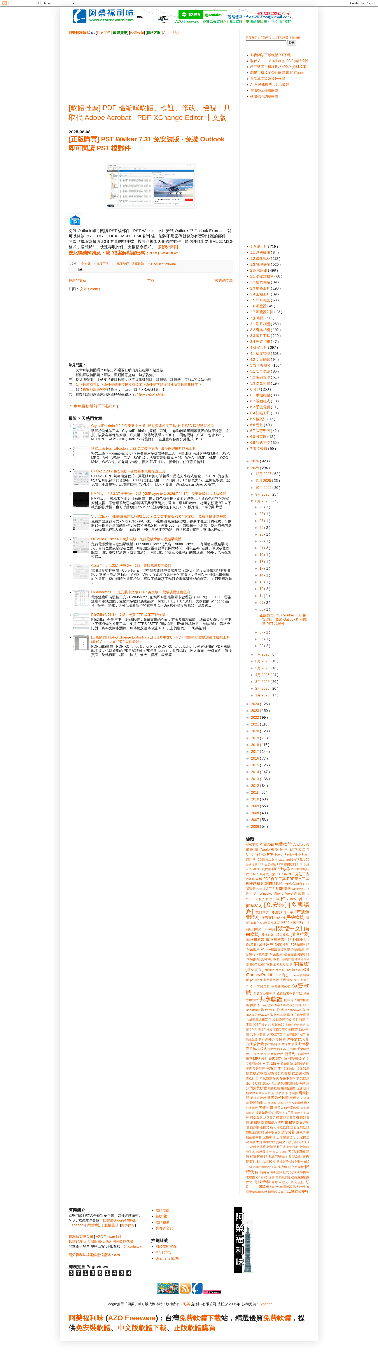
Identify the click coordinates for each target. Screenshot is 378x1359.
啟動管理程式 (281, 1019)
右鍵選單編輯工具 (258, 1019)
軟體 (104, 1328)
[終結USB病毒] (264, 929)
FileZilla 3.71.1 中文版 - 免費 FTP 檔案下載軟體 (128, 615)
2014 (255, 772)
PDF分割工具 (298, 874)
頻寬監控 (297, 1182)
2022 (255, 717)
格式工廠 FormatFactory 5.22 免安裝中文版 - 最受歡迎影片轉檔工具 (143, 448)
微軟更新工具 (277, 1049)
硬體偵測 (257, 1103)
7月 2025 (262, 654)
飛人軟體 (299, 1187)
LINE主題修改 (267, 864)
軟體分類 (137, 33)
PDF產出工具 (298, 879)
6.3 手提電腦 (260, 407)
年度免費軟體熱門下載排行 (93, 406)
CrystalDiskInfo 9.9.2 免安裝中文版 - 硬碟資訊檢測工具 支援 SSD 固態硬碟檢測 (152, 426)
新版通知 (163, 1216)
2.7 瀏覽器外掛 (262, 312)
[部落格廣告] (255, 939)
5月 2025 (262, 668)
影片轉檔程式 (256, 1049)
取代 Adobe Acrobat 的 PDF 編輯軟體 (279, 61)
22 (261, 541)
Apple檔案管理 (274, 849)
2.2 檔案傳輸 (260, 282)
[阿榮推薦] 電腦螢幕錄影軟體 (271, 964)
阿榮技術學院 (166, 1246)
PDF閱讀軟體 (272, 883)
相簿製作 (291, 1093)
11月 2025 (263, 481)
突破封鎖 (266, 1107)
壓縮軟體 (278, 1024)
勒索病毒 (273, 1005)
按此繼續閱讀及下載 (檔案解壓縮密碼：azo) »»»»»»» (124, 252)
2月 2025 (262, 688)
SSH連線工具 (265, 888)
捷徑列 (290, 1054)
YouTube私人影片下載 (263, 899)
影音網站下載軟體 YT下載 (270, 55)
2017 (255, 751)
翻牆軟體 (292, 1122)
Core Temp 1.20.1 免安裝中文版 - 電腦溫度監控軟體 (131, 566)
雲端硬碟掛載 (299, 1172)
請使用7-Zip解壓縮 (149, 394)
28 (261, 514)
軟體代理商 (77, 1241)
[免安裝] (86, 264)
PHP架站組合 (293, 883)
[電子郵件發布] (79, 269)
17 (261, 568)
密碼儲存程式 (296, 1034)
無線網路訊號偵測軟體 (277, 1083)
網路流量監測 (289, 1117)
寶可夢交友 (164, 1228)
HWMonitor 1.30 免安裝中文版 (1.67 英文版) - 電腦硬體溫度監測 (140, 592)
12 (261, 589)
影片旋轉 (271, 1044)
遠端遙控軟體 (257, 1156)
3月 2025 (262, 682)
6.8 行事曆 (258, 437)
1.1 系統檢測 (260, 252)
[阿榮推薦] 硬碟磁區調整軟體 (289, 954)
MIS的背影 (164, 1252)
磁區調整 (270, 1103)
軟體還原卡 (264, 1152)
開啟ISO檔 (268, 1161)
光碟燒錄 (286, 980)
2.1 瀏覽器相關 (262, 276)
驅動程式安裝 (297, 1192)
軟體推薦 (163, 1210)
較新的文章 (77, 280)
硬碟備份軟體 (278, 1098)
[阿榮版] (301, 964)
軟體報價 (163, 1222)
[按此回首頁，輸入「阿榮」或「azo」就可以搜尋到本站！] (243, 1272)
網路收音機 (271, 1117)
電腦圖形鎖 (283, 1177)
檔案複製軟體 (277, 1073)
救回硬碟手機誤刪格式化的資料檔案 (278, 67)
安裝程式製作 (276, 1034)
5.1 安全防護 (260, 371)
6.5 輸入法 (258, 419)
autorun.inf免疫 (275, 970)
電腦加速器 (267, 1177)
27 (261, 521)
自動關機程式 (259, 1127)
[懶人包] (279, 917)
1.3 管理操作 (260, 264)
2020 (255, 731)
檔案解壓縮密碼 (95, 389)
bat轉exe (294, 970)
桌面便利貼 (301, 1064)
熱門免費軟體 (256, 1088)
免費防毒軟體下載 (289, 993)
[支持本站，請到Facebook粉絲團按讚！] (93, 33)
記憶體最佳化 (286, 1137)
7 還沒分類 (259, 449)
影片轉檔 (302, 1044)
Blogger (265, 1304)
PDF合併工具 (274, 879)
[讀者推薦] (299, 934)
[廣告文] (267, 917)
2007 (255, 820)
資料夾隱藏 (258, 1147)
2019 (255, 738)
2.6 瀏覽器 (258, 306)
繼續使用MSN (274, 1122)
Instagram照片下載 (289, 859)
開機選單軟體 (285, 1161)
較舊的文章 (224, 280)
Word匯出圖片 (297, 893)
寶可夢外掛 (267, 1039)
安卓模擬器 (258, 1034)
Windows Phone (271, 893)
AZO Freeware (132, 1318)
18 (261, 562)
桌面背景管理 (255, 1068)
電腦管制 (262, 1182)
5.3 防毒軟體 (260, 383)
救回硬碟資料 (272, 1058)
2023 (255, 711)
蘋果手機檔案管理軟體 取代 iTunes (277, 73)
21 (261, 548)
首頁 (150, 280)
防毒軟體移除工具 (265, 1167)
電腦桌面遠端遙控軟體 (267, 79)
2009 (255, 806)
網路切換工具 (284, 1112)
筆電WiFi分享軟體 (287, 1107)
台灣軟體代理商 (99, 1241)
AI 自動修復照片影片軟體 (269, 85)
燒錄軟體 (274, 1088)
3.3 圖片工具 (260, 336)
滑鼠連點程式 (269, 1078)
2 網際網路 (259, 270)
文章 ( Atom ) (90, 289)
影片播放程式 (294, 1039)
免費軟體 (277, 1318)
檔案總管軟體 (256, 1073)
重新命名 (295, 1156)
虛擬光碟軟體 (299, 1127)
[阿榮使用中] (264, 944)
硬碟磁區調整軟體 (264, 96)
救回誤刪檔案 (294, 1058)
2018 (255, 745)
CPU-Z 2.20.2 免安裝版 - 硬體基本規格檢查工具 (128, 471)
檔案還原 (295, 1073)
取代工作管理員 (298, 1015)
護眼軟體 (269, 1142)
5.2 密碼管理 (260, 377)
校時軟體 (287, 1064)
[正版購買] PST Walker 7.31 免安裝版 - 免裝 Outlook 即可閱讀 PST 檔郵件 (283, 619)
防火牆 (282, 1167)
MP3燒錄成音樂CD (266, 874)
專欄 (279, 1039)
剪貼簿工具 (258, 1005)
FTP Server (275, 854)
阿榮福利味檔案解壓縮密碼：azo (94, 1255)
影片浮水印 (286, 1044)
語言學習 (256, 1142)
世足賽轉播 (271, 980)
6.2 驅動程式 (260, 401)
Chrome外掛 (256, 854)
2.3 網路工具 (260, 288)
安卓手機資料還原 (269, 1029)
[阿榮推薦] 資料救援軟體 (263, 959)
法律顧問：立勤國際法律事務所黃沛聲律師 (273, 37)
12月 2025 (263, 474)
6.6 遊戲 (257, 425)
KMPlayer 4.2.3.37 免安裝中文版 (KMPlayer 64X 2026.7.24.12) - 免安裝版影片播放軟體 (158, 494)
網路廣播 (256, 1117)
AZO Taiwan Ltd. (109, 1237)
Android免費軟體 (276, 844)
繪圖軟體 (257, 1122)
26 (261, 527)
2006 (255, 826)
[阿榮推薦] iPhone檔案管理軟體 (268, 949)
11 (261, 596)
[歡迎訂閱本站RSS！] (88, 33)
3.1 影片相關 (260, 324)
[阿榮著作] (254, 970)
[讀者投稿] (283, 934)
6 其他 (255, 389)
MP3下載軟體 (261, 869)
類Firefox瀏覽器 (281, 1187)
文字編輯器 (271, 1064)
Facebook (77, 1225)
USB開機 (283, 888)
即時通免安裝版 (291, 1005)
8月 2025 (262, 501)
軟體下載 (153, 1328)
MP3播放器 (281, 869)
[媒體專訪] (262, 912)
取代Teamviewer (289, 1010)
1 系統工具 (259, 246)
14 (261, 575)
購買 (209, 1328)
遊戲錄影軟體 (298, 1152)
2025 (255, 468)
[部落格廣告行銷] (279, 939)
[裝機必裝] (268, 934)
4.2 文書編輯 (260, 359)
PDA (284, 874)
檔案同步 (273, 1068)
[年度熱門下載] (282, 912)
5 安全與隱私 (260, 365)
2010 (255, 799)
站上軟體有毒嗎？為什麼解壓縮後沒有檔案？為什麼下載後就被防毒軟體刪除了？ (139, 385)
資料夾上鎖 (283, 1142)
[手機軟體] (295, 917)
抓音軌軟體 (275, 1054)
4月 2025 (262, 675)
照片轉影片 (301, 1083)
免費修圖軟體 (281, 986)
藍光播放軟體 (279, 1127)
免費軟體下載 (200, 1318)
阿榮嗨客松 (296, 1167)
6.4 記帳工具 (260, 413)
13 (261, 582)
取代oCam (262, 1015)
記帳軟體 (269, 1137)
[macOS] (254, 905)
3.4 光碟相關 (260, 342)
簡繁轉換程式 (265, 1112)
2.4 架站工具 (260, 294)
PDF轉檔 (253, 883)
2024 (255, 704)
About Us (170, 33)
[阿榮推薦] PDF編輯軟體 (292, 944)
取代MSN (268, 1010)
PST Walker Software (161, 264)
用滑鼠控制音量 (291, 1088)
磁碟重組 (303, 1103)
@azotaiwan (133, 1246)
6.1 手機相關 (260, 395)
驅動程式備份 (277, 1192)
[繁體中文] (289, 928)
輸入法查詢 (280, 1152)
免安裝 (86, 1328)
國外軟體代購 (122, 1241)
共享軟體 (138, 264)
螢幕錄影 (288, 1132)
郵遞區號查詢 (278, 1156)
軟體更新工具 (276, 1147)
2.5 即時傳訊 (260, 300)
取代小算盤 (278, 1015)
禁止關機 (252, 1107)
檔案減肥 (302, 1068)
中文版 (128, 1328)
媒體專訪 (95, 1225)
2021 (255, 724)
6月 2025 (262, 661)
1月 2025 (262, 695)
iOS (305, 969)
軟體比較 (293, 1147)
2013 (255, 779)
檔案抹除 (289, 1068)
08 (261, 609)
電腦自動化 (280, 1182)
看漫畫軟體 (258, 1098)
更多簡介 (128, 1225)
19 (261, 555)
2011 (255, 792)
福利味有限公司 (81, 1237)
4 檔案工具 (102, 264)
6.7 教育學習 (260, 431)
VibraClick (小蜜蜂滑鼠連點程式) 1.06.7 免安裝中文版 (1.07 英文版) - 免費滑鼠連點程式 (158, 516)
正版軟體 (188, 1328)
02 (261, 646)
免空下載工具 (260, 986)
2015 (255, 765)
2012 (255, 786)
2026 (255, 461)
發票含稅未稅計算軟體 (270, 1093)
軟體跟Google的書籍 (119, 1220)
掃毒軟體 (303, 1054)
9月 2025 (262, 494)
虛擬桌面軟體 (255, 1132)
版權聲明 (111, 1225)
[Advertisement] (151, 65)
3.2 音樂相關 (260, 330)
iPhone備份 (279, 975)
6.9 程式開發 (260, 442)
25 (261, 534)
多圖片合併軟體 (295, 1024)
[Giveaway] (291, 898)
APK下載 (252, 844)
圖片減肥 (298, 1019)
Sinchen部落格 (167, 1258)
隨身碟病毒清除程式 (274, 1172)
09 (261, 602)
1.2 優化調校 (260, 258)
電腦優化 (252, 1177)
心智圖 (291, 1049)
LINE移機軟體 (286, 864)
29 (261, 507)
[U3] (306, 899)
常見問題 (104, 33)
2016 (255, 758)
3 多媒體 (257, 318)
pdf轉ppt (256, 980)
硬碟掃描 (296, 1098)
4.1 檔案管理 (121, 264)
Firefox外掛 (293, 854)
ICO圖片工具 (266, 859)
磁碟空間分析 (287, 1103)
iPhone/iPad (257, 974)
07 (261, 632)
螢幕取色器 (272, 1132)
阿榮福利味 (169, 247)
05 (261, 639)
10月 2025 (263, 487)
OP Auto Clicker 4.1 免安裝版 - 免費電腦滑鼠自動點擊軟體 (136, 539)
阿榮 (186, 1304)
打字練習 (259, 1054)
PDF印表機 (254, 879)
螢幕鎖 (300, 1132)
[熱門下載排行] (292, 922)
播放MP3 (253, 1058)
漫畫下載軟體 (289, 1078)
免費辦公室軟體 (264, 993)
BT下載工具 (299, 849)
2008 (255, 813)
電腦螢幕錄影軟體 (264, 90)
